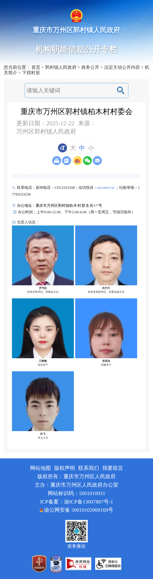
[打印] (56, 160)
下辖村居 (31, 72)
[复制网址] (66, 160)
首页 (35, 67)
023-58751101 (106, 188)
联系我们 (88, 468)
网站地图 (40, 468)
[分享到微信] (87, 160)
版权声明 (64, 468)
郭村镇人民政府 (60, 67)
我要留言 (112, 468)
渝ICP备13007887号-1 (88, 502)
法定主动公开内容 (122, 67)
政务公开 (90, 67)
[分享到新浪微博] (77, 160)
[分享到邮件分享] (97, 160)
